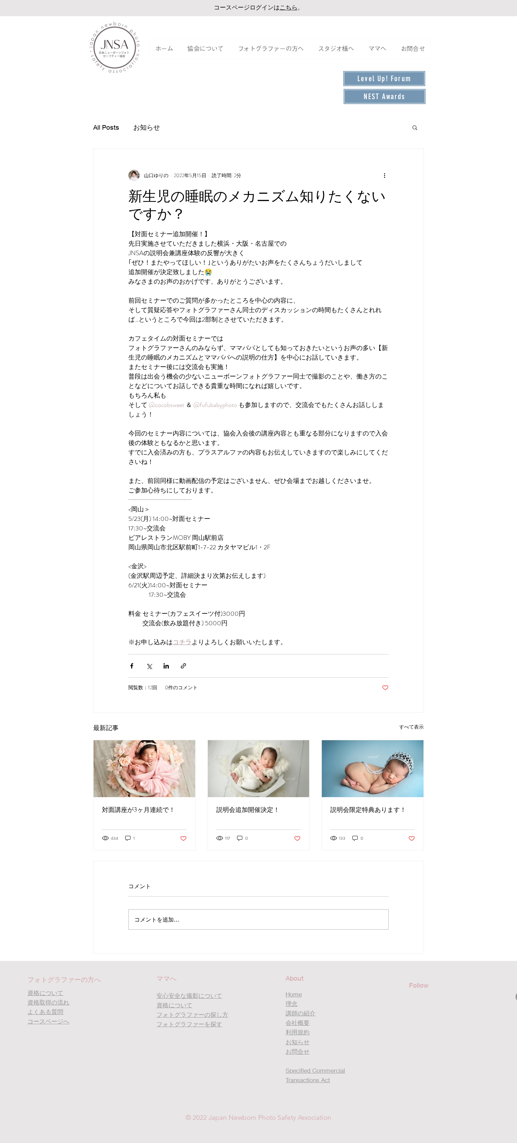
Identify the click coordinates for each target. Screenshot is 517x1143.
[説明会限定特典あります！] (372, 768)
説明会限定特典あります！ (368, 810)
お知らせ (146, 127)
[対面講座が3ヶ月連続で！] (144, 768)
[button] (205, 48)
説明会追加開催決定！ (248, 810)
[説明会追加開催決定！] (258, 768)
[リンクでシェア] (183, 666)
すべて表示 (411, 726)
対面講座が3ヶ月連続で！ (138, 810)
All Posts (106, 127)
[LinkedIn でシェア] (166, 666)
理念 (292, 1003)
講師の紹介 (300, 1013)
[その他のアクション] (384, 175)
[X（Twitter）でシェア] (149, 666)
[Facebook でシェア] (131, 666)
